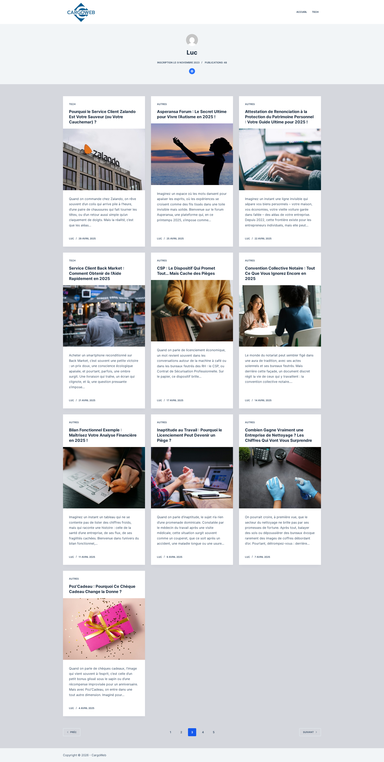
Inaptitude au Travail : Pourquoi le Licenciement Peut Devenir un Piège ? (189, 435)
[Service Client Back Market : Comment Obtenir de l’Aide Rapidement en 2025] (104, 316)
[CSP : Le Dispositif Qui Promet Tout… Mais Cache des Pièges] (192, 311)
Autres (162, 104)
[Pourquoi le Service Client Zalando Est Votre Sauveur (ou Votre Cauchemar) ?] (104, 159)
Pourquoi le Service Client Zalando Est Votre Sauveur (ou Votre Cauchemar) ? (102, 116)
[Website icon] (192, 71)
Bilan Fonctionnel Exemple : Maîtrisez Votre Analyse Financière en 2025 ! (103, 435)
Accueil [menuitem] (301, 11)
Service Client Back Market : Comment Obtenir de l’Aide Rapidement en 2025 (96, 273)
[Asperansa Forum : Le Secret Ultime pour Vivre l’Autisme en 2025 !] (192, 154)
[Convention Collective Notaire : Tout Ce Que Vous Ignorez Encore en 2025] (280, 316)
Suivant (308, 732)
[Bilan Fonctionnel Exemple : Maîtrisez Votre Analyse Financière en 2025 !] (104, 478)
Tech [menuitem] (315, 11)
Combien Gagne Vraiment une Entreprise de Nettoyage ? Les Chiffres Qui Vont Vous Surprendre (278, 435)
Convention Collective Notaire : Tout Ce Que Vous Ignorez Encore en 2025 (280, 273)
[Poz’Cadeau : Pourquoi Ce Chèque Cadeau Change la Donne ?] (104, 629)
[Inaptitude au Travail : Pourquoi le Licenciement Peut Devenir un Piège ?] (192, 478)
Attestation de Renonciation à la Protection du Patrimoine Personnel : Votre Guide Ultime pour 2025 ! (279, 116)
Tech (72, 104)
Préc (73, 732)
